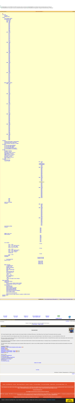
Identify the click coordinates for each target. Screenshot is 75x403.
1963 (9, 25)
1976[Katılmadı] (41, 163)
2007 (9, 69)
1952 (9, 86)
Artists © (73, 373)
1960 (9, 94)
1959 (9, 92)
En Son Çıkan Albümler (37, 384)
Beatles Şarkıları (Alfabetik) (11, 288)
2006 (9, 68)
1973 (9, 35)
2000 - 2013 (41, 217)
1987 (9, 49)
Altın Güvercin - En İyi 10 (9, 155)
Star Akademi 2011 (9, 259)
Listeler (3, 17)
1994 (9, 128)
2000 (9, 63)
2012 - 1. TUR (11, 249)
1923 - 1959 (8, 21)
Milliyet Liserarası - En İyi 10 (9, 154)
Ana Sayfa (4, 14)
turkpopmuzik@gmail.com (37, 389)
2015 (9, 78)
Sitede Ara (26, 316)
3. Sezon (40, 253)
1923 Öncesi (8, 20)
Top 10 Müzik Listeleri (8, 18)
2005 (9, 139)
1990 (9, 53)
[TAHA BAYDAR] (71, 332)
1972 (9, 34)
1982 (9, 116)
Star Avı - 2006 (8, 274)
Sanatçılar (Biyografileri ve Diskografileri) (11, 141)
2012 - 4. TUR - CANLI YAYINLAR (12, 252)
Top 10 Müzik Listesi (36, 316)
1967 (9, 29)
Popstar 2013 (40, 262)
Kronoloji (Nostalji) (7, 19)
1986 (9, 48)
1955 (9, 89)
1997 (9, 59)
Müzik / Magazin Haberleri (21, 384)
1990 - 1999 (8, 52)
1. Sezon (40, 243)
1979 (9, 41)
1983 (9, 117)
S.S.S (69, 318)
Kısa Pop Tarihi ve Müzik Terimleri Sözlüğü (14, 283)
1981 (9, 44)
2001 (9, 64)
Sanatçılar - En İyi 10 (9, 151)
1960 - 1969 (8, 93)
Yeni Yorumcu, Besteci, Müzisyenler (11, 142)
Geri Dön (5, 316)
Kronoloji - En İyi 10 (9, 150)
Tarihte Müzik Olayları (8, 281)
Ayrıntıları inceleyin (51, 399)
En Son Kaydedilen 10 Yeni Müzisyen (10, 148)
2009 (9, 71)
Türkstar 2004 (40, 263)
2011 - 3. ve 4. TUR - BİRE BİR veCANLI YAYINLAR (13, 247)
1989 (9, 51)
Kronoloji (27, 384)
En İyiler (3, 149)
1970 (9, 33)
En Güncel (4, 144)
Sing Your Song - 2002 (10, 271)
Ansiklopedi (7, 282)
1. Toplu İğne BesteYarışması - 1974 (9, 266)
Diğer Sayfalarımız (5, 280)
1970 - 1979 (8, 32)
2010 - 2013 (41, 197)
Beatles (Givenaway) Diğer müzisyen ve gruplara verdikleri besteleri (18, 294)
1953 (9, 87)
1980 (9, 43)
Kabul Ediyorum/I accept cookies (70, 400)
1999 (9, 61)
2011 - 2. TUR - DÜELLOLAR (14, 245)
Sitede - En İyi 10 (9, 158)
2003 (9, 66)
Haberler (47, 316)
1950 (9, 84)
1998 (9, 60)
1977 (9, 39)
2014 (9, 77)
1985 (9, 47)
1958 (9, 91)
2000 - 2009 (8, 62)
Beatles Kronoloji (9, 286)
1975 (9, 37)
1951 (9, 85)
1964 (9, 26)
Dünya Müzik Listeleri (8, 82)
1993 (9, 127)
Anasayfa (4, 384)
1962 (9, 24)
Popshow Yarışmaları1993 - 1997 (10, 268)
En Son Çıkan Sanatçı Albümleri (11, 145)
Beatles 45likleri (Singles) (10, 291)
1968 (9, 30)
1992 (9, 55)
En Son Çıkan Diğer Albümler (11, 146)
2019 (9, 81)
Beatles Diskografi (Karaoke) (11, 289)
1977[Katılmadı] (41, 164)
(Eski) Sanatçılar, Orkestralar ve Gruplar (11, 143)
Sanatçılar (4, 140)
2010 (9, 73)
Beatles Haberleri (9, 285)
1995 (9, 57)
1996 (9, 58)
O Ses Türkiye (7, 242)
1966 (9, 28)
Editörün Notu (6, 16)
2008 (9, 70)
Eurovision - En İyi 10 (9, 156)
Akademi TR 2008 (40, 258)
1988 (9, 50)
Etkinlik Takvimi (59, 318)
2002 (9, 65)
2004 (9, 67)
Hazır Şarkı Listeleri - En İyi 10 (9, 152)
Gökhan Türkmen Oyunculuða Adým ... (61, 299)
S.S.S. (66, 384)
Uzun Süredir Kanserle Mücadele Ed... (46, 299)
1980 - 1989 (8, 42)
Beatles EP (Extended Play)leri (11, 292)
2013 (9, 76)
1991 (9, 54)
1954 (9, 88)
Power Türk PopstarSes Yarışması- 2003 (10, 273)
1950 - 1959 (8, 83)
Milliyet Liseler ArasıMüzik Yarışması (8, 234)
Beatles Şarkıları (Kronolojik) (11, 287)
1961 (9, 23)
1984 (9, 46)
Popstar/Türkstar (7, 260)
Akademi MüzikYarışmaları (7, 256)
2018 (9, 80)
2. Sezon (40, 248)
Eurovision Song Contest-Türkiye (8, 160)
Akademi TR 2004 (40, 257)
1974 (9, 36)
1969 (9, 31)
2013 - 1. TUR (11, 254)
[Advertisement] (37, 308)
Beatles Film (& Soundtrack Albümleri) (13, 290)
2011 (9, 74)
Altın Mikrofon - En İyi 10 (9, 153)
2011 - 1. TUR (11, 244)
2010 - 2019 (8, 72)
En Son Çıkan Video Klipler (45, 384)
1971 (9, 105)
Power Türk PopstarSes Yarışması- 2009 (10, 276)
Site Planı (6, 15)
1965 (9, 27)
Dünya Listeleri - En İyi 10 (9, 157)
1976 (9, 38)
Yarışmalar (31, 384)
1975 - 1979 (41, 161)
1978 (9, 40)
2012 (9, 75)
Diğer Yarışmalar (7, 264)
